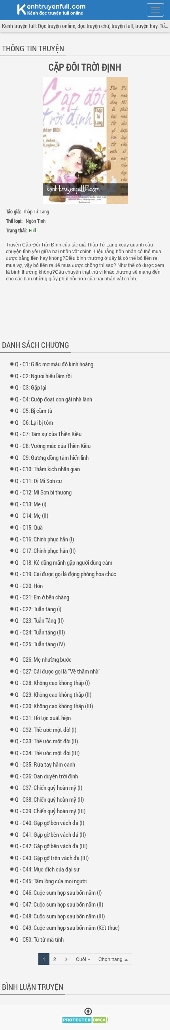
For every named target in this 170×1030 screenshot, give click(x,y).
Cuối (83, 959)
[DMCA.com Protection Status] (85, 1019)
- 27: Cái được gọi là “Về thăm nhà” (59, 671)
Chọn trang (111, 958)
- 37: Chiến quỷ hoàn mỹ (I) (50, 787)
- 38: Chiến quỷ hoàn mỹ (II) (51, 799)
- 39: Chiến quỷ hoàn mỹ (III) (52, 811)
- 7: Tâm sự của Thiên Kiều (50, 434)
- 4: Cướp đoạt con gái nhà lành (55, 399)
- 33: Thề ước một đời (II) (48, 741)
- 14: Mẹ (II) (33, 515)
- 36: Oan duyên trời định (48, 776)
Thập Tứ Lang (36, 211)
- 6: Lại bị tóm (36, 422)
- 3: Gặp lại (32, 387)
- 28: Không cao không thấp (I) (54, 683)
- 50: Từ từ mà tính (41, 939)
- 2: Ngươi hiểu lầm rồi (45, 376)
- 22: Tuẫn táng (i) (40, 609)
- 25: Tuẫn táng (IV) (42, 644)
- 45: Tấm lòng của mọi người (53, 881)
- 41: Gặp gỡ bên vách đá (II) (52, 834)
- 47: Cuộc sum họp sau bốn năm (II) (61, 904)
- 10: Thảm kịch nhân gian (49, 469)
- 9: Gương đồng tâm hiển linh (54, 457)
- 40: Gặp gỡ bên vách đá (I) (51, 823)
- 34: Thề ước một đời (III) (49, 753)
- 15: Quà (31, 527)
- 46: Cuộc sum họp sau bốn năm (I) (60, 892)
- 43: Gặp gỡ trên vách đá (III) (54, 858)
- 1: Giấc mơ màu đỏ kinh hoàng (56, 364)
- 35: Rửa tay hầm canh (47, 764)
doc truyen (46, 9)
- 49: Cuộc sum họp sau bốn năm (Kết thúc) (69, 927)
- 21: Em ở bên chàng (44, 597)
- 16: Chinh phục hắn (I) (46, 539)
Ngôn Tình (35, 220)
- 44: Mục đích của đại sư (49, 869)
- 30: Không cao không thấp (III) (56, 706)
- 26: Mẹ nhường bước (45, 659)
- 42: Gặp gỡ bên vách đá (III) (53, 846)
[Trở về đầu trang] (88, 1011)
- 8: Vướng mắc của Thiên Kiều (55, 446)
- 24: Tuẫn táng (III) (42, 632)
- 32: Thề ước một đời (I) (47, 729)
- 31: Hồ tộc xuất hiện (45, 718)
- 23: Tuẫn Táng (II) (41, 620)
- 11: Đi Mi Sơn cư (40, 481)
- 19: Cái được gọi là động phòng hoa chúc (67, 574)
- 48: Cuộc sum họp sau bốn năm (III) (62, 916)
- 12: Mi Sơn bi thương (45, 492)
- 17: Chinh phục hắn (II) (47, 550)
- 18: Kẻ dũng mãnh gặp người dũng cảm (65, 562)
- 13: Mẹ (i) (32, 504)
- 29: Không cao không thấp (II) (55, 694)
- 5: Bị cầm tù (35, 410)
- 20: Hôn (31, 586)
